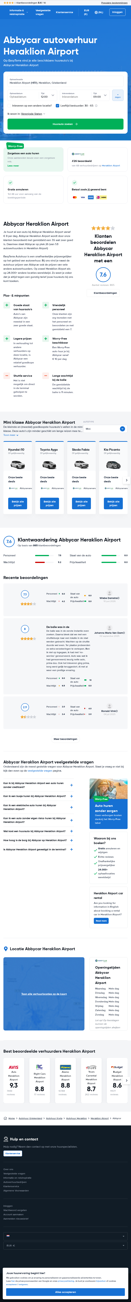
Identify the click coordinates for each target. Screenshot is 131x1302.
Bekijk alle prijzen (18, 503)
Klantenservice (64, 12)
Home (12, 1118)
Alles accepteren (65, 1292)
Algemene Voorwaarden (16, 1190)
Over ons (8, 1169)
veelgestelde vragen (40, 770)
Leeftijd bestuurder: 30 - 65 (77, 105)
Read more (101, 920)
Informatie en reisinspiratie (17, 1177)
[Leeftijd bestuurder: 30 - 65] (57, 105)
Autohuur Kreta (54, 1118)
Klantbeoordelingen (105, 293)
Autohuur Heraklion (76, 1118)
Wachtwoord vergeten (15, 1210)
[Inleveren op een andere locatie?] (9, 105)
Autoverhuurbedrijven (15, 1182)
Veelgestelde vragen (43, 12)
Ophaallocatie (16, 79)
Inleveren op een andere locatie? (31, 105)
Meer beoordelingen (65, 739)
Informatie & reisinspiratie (17, 12)
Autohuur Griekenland (30, 1118)
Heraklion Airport (111, 165)
